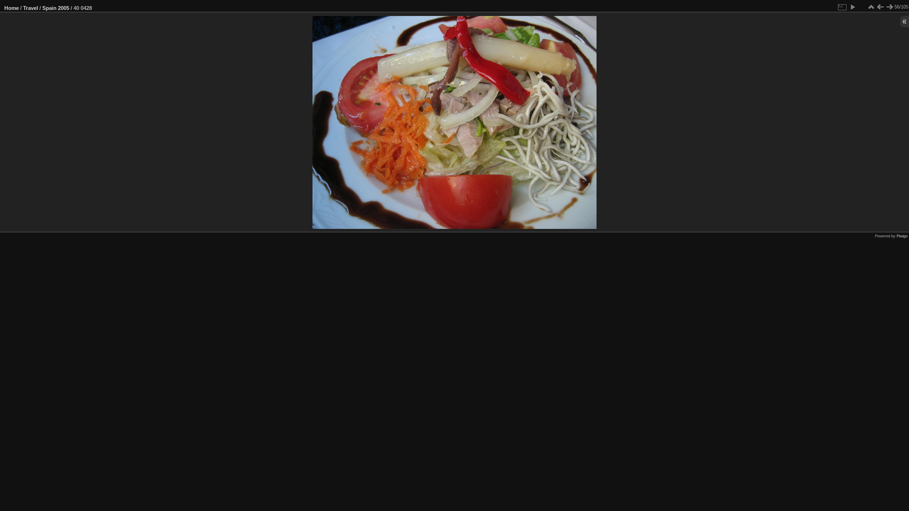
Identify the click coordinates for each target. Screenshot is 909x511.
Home (11, 8)
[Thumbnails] (871, 7)
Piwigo (902, 236)
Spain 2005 (55, 8)
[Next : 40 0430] (889, 7)
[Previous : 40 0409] (880, 7)
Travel (30, 8)
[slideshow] (852, 7)
